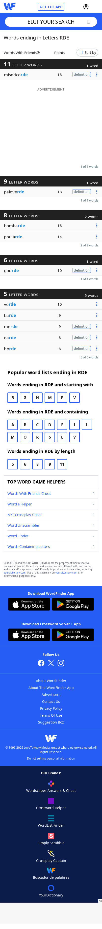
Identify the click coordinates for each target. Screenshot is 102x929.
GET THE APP (51, 6)
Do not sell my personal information (51, 758)
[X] (51, 663)
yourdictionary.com (15, 572)
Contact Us (51, 701)
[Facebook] (41, 663)
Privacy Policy (51, 708)
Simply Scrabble (51, 842)
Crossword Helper (51, 807)
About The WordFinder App (51, 687)
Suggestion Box (51, 722)
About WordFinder (51, 680)
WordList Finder (51, 825)
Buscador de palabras (51, 877)
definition (82, 74)
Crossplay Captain (51, 860)
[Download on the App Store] (29, 605)
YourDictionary (51, 895)
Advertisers (51, 694)
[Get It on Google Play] (73, 605)
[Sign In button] (86, 7)
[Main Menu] (96, 7)
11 (62, 464)
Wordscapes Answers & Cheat (51, 790)
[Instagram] (61, 663)
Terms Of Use (51, 715)
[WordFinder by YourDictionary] (10, 6)
